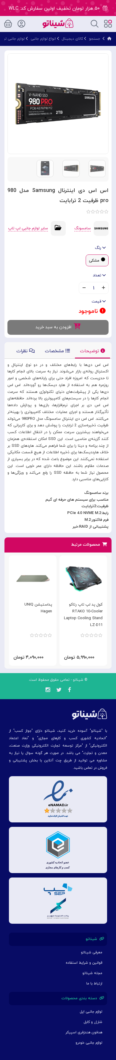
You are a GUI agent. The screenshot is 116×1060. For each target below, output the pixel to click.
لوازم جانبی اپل (91, 1011)
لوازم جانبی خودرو (89, 1042)
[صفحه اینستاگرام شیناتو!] (48, 690)
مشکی (94, 260)
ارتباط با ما (94, 983)
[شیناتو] (58, 23)
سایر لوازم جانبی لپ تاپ (28, 228)
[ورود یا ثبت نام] (21, 22)
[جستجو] (94, 23)
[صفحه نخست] (109, 38)
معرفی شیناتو (91, 952)
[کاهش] (84, 288)
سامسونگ (82, 228)
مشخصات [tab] (55, 351)
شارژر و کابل (93, 1022)
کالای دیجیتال (72, 38)
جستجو (94, 38)
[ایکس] (59, 690)
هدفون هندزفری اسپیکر (83, 1032)
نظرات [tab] (22, 351)
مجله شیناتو (92, 973)
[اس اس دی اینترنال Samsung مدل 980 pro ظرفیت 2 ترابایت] (58, 103)
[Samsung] (101, 228)
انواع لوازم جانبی (43, 38)
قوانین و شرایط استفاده (84, 962)
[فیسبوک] (69, 690)
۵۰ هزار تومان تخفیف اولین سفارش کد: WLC (56, 8)
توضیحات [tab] (90, 351)
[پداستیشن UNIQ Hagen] (32, 578)
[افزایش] (103, 288)
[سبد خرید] (8, 22)
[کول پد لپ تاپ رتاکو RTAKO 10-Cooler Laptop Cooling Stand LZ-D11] (83, 578)
